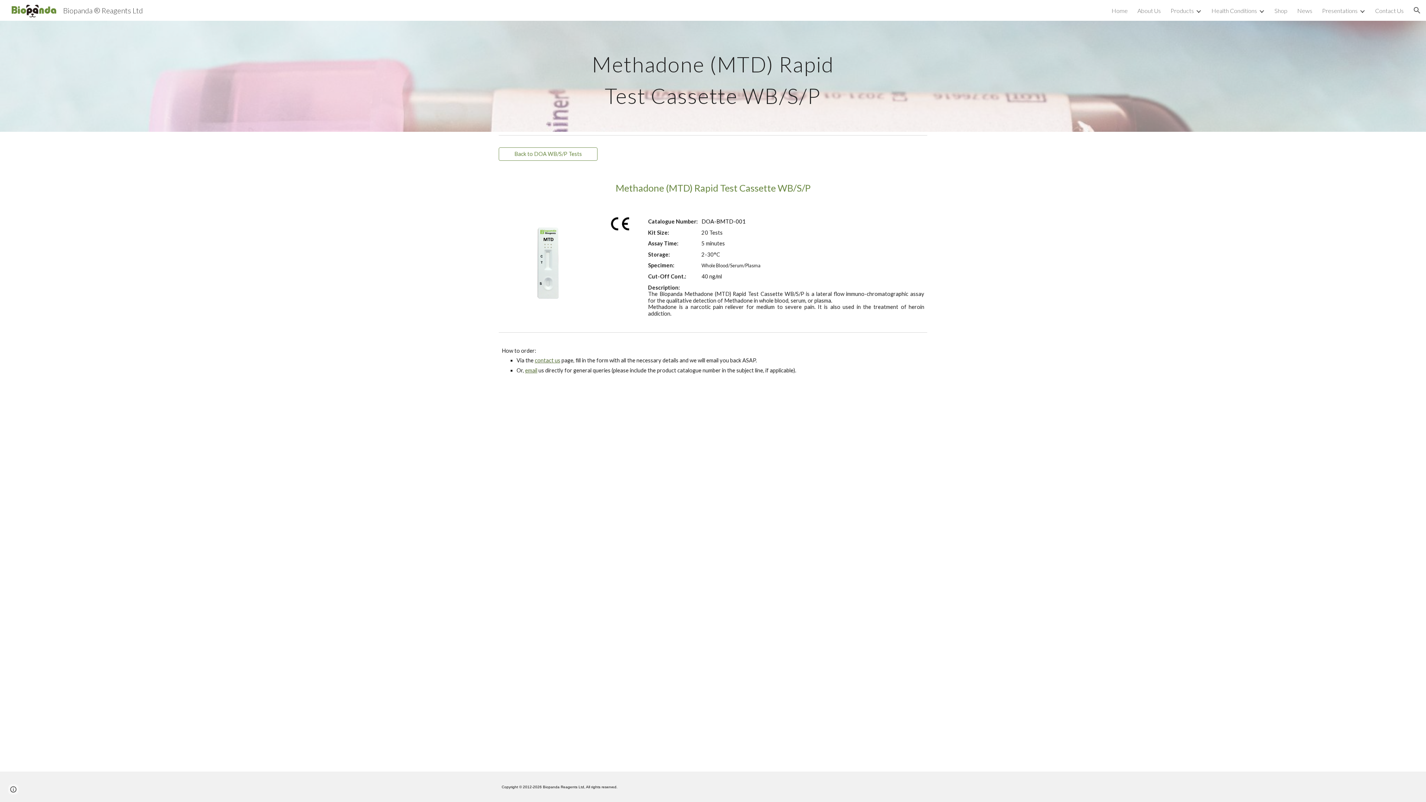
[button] (1417, 10)
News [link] (1304, 10)
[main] (713, 76)
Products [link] (1182, 10)
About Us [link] (1149, 10)
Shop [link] (1280, 10)
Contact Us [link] (1389, 10)
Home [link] (1119, 10)
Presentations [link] (1340, 10)
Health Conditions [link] (1234, 10)
